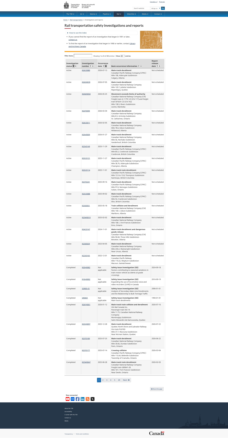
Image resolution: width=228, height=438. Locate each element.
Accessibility (68, 411)
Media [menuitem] (144, 14)
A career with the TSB (71, 414)
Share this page (157, 389)
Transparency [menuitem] (69, 434)
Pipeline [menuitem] (106, 14)
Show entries (123, 56)
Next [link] (125, 380)
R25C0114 (86, 170)
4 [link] (111, 380)
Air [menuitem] (81, 14)
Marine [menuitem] (92, 14)
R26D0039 (86, 82)
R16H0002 (86, 279)
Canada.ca (153, 2)
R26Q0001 (86, 304)
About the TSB (69, 408)
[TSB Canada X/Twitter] (92, 399)
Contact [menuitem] (157, 14)
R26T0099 (86, 111)
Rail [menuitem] (118, 14)
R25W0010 (86, 217)
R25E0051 (86, 205)
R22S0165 (86, 255)
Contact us (68, 418)
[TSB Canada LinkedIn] (82, 399)
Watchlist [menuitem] (130, 14)
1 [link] (100, 380)
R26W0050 (86, 94)
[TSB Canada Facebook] (77, 399)
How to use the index (78, 33)
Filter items (69, 56)
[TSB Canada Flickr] (72, 399)
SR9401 (85, 298)
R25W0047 (86, 362)
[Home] (79, 5)
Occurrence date (103, 64)
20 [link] (120, 380)
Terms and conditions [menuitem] (82, 434)
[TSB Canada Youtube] (67, 399)
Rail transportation (76, 20)
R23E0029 (86, 244)
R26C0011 (86, 123)
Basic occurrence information (124, 66)
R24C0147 (86, 229)
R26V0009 (86, 134)
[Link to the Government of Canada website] (156, 433)
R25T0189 (86, 338)
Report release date (155, 63)
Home (65, 20)
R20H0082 (86, 267)
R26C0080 (86, 70)
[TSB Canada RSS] (87, 399)
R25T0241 (86, 182)
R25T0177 (86, 350)
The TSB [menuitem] (69, 14)
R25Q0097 (86, 324)
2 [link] (103, 380)
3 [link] (107, 380)
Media (66, 421)
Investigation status (72, 64)
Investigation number (88, 64)
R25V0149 (86, 146)
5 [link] (115, 380)
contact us (73, 39)
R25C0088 (86, 194)
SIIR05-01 (86, 288)
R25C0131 (86, 158)
